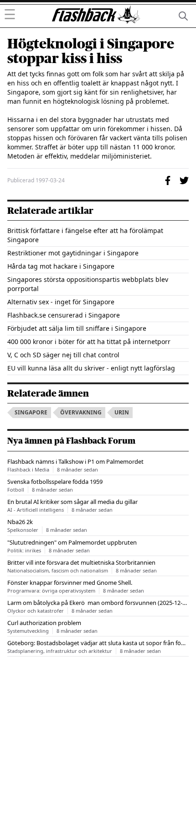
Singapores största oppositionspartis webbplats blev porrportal (87, 284)
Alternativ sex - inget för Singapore (60, 301)
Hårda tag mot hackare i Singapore (60, 266)
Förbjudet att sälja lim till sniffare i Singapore (76, 328)
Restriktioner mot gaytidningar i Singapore (73, 253)
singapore (31, 412)
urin (121, 412)
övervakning (81, 412)
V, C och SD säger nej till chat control (63, 354)
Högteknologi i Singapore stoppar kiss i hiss (90, 51)
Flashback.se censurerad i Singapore (63, 315)
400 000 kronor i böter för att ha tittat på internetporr (88, 341)
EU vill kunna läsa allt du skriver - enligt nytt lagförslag (91, 368)
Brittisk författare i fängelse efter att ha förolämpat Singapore (85, 235)
